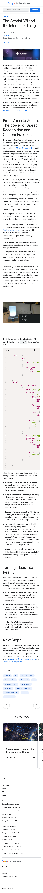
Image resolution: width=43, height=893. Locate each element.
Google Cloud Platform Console (12, 833)
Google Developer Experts (11, 811)
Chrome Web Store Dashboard (12, 850)
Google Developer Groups (11, 807)
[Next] (36, 705)
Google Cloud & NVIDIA (10, 821)
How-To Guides (27, 676)
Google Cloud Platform (10, 876)
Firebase (4, 873)
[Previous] (6, 705)
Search (35, 10)
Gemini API (24, 680)
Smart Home (9, 697)
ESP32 (25, 693)
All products (6, 880)
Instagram (5, 785)
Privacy (10, 888)
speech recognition (23, 688)
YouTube (4, 795)
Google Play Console (9, 836)
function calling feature (12, 230)
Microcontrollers (10, 684)
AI (15, 676)
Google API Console (8, 829)
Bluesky (4, 782)
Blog (3, 778)
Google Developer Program (11, 804)
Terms (4, 888)
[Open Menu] (5, 3)
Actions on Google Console (11, 843)
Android (4, 866)
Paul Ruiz (6, 36)
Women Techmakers (9, 817)
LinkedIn (4, 789)
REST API (8, 688)
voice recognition (11, 693)
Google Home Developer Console (13, 853)
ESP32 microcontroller (11, 111)
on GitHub (24, 111)
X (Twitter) (5, 792)
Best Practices (10, 680)
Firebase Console (7, 840)
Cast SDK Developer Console (11, 846)
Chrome (4, 870)
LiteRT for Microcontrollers (23, 148)
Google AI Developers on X (13, 662)
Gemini (6, 17)
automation (26, 684)
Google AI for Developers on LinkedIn (21, 659)
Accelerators (6, 814)
